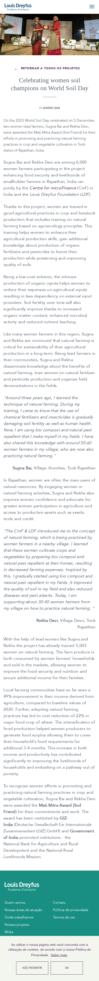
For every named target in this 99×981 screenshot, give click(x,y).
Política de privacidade (70, 910)
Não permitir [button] (32, 967)
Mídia (9, 932)
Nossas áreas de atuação (23, 910)
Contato (59, 902)
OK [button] (67, 967)
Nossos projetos (17, 924)
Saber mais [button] (59, 955)
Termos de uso (64, 917)
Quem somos (15, 902)
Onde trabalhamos (19, 917)
